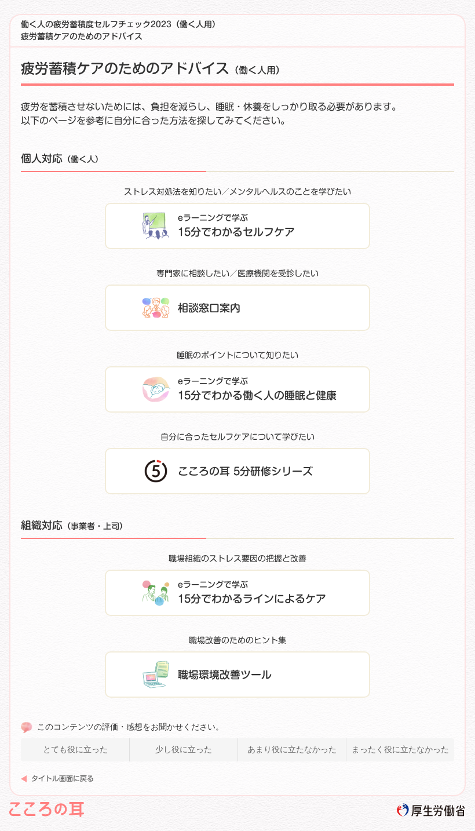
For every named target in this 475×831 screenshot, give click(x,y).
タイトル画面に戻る (62, 778)
